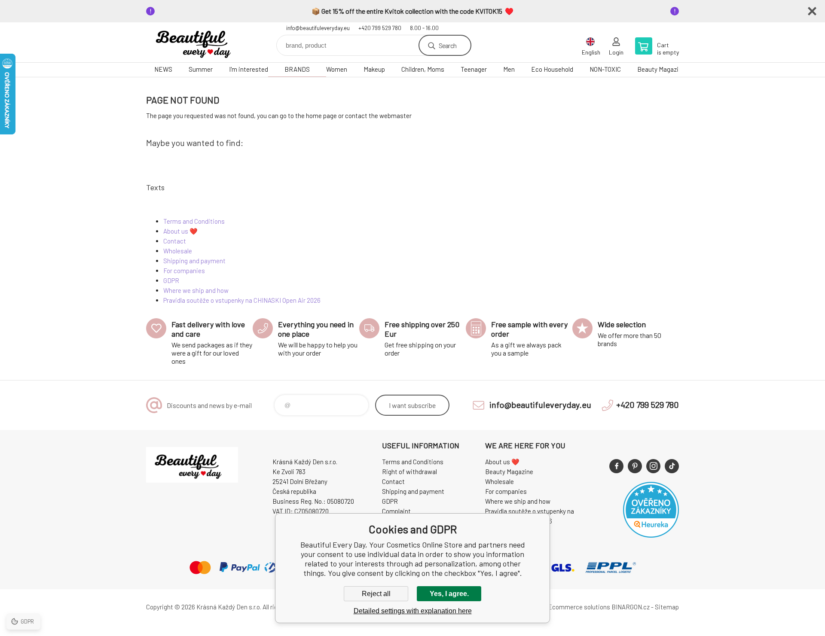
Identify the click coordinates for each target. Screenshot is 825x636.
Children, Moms (422, 69)
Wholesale (177, 251)
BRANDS (297, 69)
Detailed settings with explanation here (413, 611)
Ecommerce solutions (579, 607)
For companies (184, 270)
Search (447, 45)
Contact (174, 241)
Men (509, 69)
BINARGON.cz (630, 607)
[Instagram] (653, 466)
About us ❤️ (180, 231)
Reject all (376, 593)
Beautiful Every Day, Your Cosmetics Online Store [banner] (197, 42)
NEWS (163, 69)
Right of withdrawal (409, 471)
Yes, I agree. (449, 593)
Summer (201, 69)
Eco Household (552, 69)
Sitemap (667, 607)
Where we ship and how (196, 290)
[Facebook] (616, 466)
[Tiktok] (672, 466)
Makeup (374, 69)
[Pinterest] (635, 466)
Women (336, 69)
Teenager (474, 69)
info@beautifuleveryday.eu (318, 27)
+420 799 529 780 (379, 27)
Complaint (396, 511)
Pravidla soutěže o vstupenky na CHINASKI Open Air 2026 (242, 300)
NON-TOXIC (605, 69)
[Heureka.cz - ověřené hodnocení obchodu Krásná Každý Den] (651, 535)
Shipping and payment (194, 261)
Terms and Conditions (194, 221)
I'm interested (248, 69)
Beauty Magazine (661, 69)
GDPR (171, 280)
